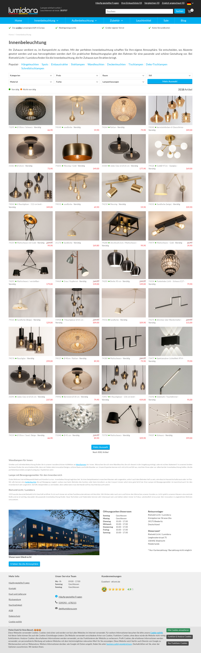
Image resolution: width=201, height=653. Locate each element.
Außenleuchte (30, 482)
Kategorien (15, 75)
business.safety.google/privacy (119, 644)
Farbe (59, 82)
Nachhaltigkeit (15, 605)
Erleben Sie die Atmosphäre (24, 563)
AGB (11, 610)
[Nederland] (189, 3)
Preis (58, 75)
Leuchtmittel (143, 20)
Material (14, 82)
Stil (150, 75)
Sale (166, 20)
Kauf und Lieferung (17, 594)
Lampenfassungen (111, 82)
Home (18, 20)
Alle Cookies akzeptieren (178, 630)
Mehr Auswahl (169, 81)
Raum (105, 75)
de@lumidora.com (68, 608)
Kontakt (12, 588)
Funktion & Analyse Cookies (179, 636)
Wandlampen (81, 464)
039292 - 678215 (67, 602)
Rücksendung (15, 599)
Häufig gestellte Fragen (19, 583)
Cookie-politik (15, 621)
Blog (183, 20)
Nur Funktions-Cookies (177, 643)
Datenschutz (14, 616)
